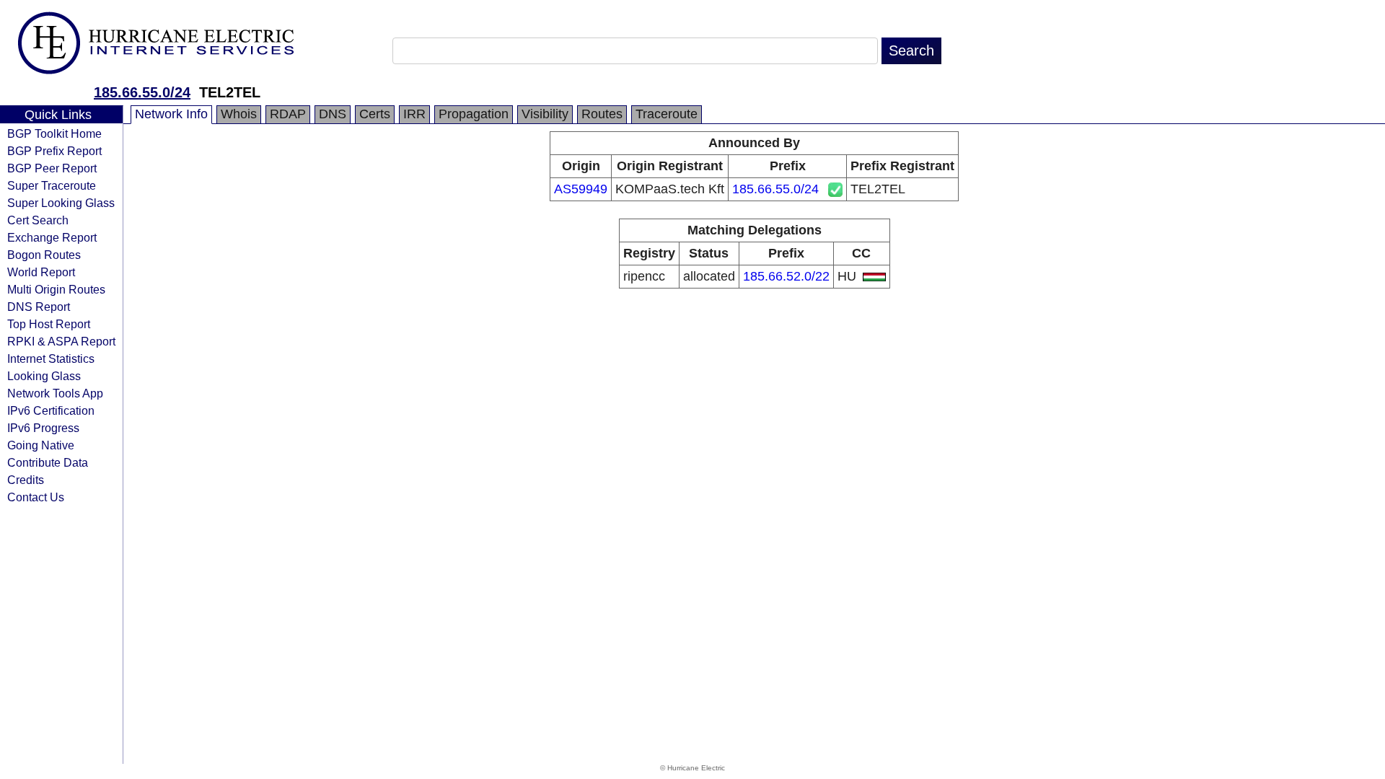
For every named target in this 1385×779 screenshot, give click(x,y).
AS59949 (580, 189)
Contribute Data (47, 462)
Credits (25, 479)
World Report (41, 271)
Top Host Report (48, 323)
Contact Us (35, 496)
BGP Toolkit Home (54, 133)
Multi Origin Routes (56, 289)
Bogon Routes (44, 254)
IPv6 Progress (43, 427)
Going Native (40, 445)
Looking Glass (44, 375)
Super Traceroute (51, 185)
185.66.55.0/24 (142, 92)
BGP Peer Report (52, 168)
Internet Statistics (50, 358)
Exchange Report (52, 237)
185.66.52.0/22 (786, 276)
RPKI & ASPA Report (61, 341)
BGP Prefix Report (54, 150)
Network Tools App (55, 393)
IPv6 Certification (50, 410)
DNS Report (38, 306)
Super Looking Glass (61, 202)
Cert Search (38, 220)
